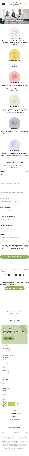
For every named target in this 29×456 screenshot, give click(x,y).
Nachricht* (3, 234)
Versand (14, 425)
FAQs (4, 377)
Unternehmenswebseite (7, 225)
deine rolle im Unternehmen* (8, 216)
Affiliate (4, 386)
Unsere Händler (6, 379)
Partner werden (6, 388)
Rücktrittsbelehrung (14, 422)
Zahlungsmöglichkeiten (14, 427)
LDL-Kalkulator (6, 353)
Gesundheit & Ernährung (8, 351)
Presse (4, 390)
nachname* (3, 189)
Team (4, 399)
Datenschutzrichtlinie (13, 245)
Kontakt (4, 397)
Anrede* (2, 171)
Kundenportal (6, 375)
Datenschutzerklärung (14, 413)
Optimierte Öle (6, 372)
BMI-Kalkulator (6, 348)
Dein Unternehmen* (5, 207)
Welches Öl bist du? (7, 364)
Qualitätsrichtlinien (14, 419)
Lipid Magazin (6, 357)
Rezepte (5, 361)
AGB (14, 411)
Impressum (14, 416)
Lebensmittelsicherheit (8, 355)
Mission (4, 359)
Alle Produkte (6, 370)
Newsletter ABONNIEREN (14, 288)
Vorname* (3, 180)
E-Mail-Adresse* (4, 198)
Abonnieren (8, 338)
